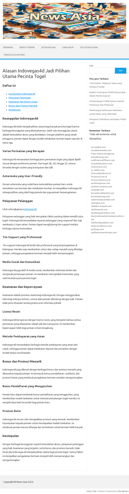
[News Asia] (64, 38)
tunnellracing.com (100, 157)
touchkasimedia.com (101, 150)
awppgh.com (97, 189)
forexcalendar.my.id (101, 173)
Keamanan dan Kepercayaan (23, 101)
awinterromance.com (101, 186)
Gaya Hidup (68, 47)
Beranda (8, 47)
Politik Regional (89, 47)
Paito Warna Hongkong (102, 153)
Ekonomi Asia (48, 47)
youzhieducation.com (101, 163)
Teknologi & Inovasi (14, 55)
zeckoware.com (99, 166)
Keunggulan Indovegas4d (22, 94)
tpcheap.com (97, 229)
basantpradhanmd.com (102, 193)
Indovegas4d (30, 209)
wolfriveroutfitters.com (103, 160)
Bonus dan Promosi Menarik (23, 105)
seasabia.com (98, 203)
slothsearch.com (99, 209)
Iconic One (92, 491)
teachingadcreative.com (103, 212)
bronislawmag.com (100, 196)
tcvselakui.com (98, 147)
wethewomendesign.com (104, 232)
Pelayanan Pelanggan (20, 97)
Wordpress (123, 491)
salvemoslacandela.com (103, 199)
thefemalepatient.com (102, 222)
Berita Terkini (27, 47)
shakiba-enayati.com (101, 206)
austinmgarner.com (100, 183)
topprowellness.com (101, 226)
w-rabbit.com (97, 170)
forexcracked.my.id (100, 180)
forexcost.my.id (99, 176)
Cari (91, 65)
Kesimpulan (15, 109)
